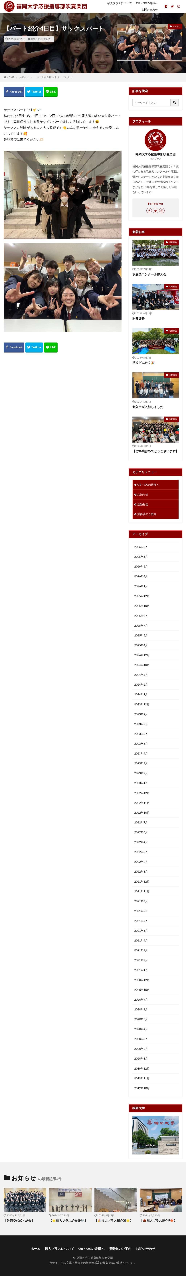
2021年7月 (141, 911)
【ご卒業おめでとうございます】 (155, 451)
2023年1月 (141, 783)
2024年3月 (141, 674)
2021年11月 (141, 891)
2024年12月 (141, 655)
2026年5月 (141, 566)
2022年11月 (141, 802)
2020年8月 (141, 1009)
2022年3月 (141, 851)
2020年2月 (141, 1048)
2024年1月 (141, 694)
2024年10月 (141, 664)
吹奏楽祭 (138, 318)
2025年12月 (141, 596)
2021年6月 (141, 920)
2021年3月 (141, 950)
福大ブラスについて (119, 3)
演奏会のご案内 (146, 514)
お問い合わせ (149, 9)
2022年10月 (141, 812)
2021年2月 (141, 960)
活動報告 (46, 38)
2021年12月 (141, 881)
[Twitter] (34, 92)
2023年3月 (141, 763)
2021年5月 (141, 930)
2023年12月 (141, 704)
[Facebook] (14, 92)
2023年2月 (141, 773)
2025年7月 (141, 625)
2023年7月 (141, 724)
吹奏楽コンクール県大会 (149, 274)
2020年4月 (141, 1029)
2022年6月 (141, 832)
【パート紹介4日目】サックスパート (54, 77)
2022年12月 (141, 793)
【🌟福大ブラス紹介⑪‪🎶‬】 (68, 1220)
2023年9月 (141, 714)
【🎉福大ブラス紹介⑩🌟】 (113, 1220)
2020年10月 (141, 989)
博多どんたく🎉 (143, 363)
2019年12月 (141, 1068)
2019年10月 (141, 1088)
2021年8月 (141, 901)
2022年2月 (141, 861)
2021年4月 (141, 940)
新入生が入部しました (147, 407)
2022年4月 (141, 842)
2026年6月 (141, 556)
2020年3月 (141, 1038)
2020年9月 (141, 999)
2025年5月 (141, 635)
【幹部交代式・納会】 (19, 1220)
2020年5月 (141, 1019)
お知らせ (35, 38)
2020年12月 (141, 980)
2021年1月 (141, 970)
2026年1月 (141, 586)
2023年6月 (141, 733)
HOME (10, 77)
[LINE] (51, 92)
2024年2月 (141, 684)
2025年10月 (141, 605)
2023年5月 (141, 743)
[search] (175, 102)
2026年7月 (141, 546)
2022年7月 (141, 822)
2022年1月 (141, 871)
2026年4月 (141, 576)
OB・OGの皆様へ (147, 3)
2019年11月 (141, 1078)
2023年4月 (141, 753)
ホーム (36, 1249)
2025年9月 (141, 615)
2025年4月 (141, 645)
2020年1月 (141, 1058)
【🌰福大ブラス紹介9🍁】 (158, 1220)
